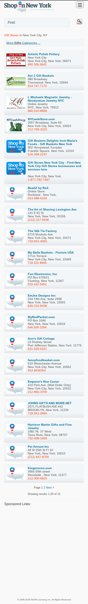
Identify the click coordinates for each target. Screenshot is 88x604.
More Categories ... (23, 43)
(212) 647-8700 (38, 456)
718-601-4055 (37, 241)
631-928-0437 (37, 348)
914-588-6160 (37, 198)
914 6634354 (37, 370)
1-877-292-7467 (39, 179)
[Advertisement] (44, 552)
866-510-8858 (37, 110)
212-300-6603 (37, 478)
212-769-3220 (37, 129)
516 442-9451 (37, 284)
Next (49, 487)
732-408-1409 (37, 438)
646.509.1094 (37, 327)
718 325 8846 (37, 262)
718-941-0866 (37, 413)
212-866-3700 (37, 392)
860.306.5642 (37, 64)
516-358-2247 (37, 154)
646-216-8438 (37, 305)
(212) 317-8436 (38, 219)
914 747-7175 (37, 86)
